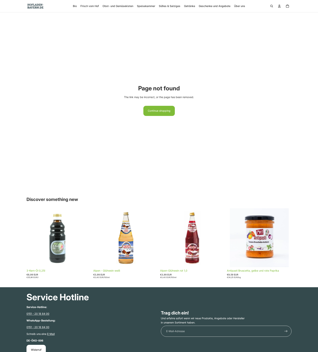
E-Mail (51, 333)
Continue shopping (159, 110)
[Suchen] (272, 6)
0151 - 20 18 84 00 (37, 313)
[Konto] (279, 6)
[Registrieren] (286, 331)
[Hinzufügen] (85, 261)
